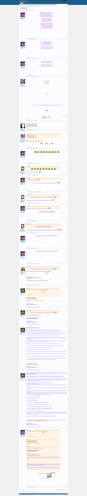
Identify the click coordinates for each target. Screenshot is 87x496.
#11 (66, 219)
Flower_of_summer (22, 140)
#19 (66, 425)
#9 (66, 190)
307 (33, 10)
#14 (66, 262)
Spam (24, 9)
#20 (66, 485)
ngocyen (32, 58)
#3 (66, 74)
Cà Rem (27, 58)
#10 (66, 201)
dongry (21, 129)
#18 (66, 368)
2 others (35, 248)
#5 (66, 128)
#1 (66, 37)
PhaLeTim (21, 84)
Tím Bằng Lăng (29, 9)
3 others (35, 163)
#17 (66, 323)
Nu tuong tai (22, 172)
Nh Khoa (32, 248)
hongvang (30, 58)
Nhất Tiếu (32, 163)
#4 (66, 119)
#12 (66, 231)
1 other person (35, 263)
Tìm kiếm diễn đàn (22, 4)
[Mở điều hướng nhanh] (66, 6)
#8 (66, 173)
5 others (35, 58)
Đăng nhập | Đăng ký (64, 0)
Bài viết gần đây (26, 4)
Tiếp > (34, 10)
